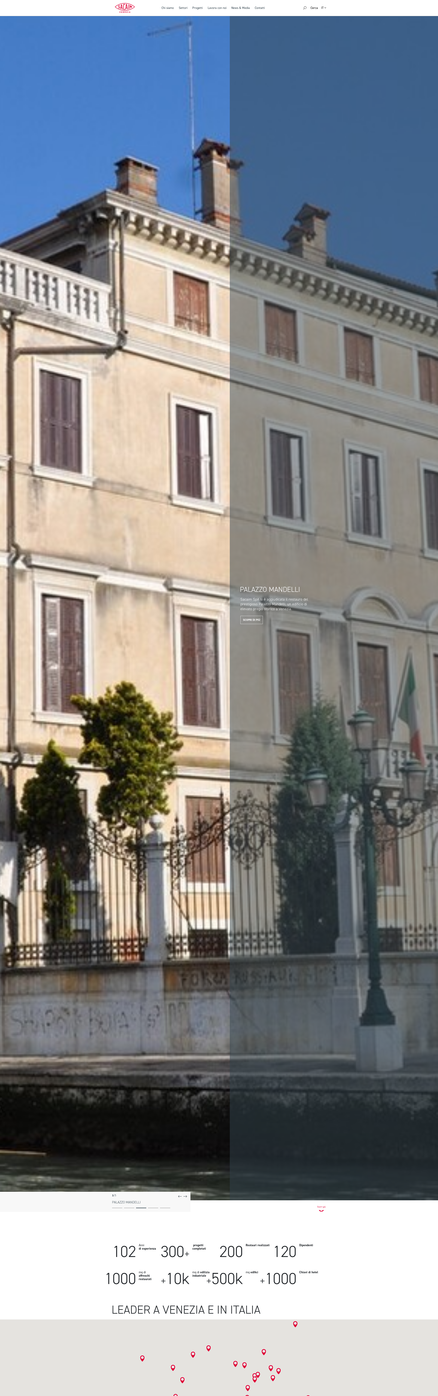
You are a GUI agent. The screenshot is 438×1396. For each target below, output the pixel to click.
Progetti (197, 8)
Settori (183, 8)
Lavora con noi (217, 8)
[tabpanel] (219, 607)
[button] (173, 1368)
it (322, 8)
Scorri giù (321, 1205)
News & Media (240, 8)
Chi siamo (168, 8)
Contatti (260, 8)
